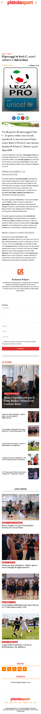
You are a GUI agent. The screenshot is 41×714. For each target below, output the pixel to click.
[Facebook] (14, 118)
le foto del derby (6, 432)
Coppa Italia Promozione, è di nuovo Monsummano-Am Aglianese (13, 444)
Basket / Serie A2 (8, 562)
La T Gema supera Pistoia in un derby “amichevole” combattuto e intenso (14, 473)
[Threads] (25, 669)
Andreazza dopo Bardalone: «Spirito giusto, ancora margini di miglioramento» (13, 416)
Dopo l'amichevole (6, 461)
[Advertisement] (20, 31)
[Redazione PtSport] (20, 271)
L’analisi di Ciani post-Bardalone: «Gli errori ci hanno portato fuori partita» (14, 458)
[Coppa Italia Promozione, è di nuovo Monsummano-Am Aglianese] (33, 445)
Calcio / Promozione (9, 642)
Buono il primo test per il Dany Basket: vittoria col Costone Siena (19, 401)
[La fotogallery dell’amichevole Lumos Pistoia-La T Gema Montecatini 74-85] (33, 431)
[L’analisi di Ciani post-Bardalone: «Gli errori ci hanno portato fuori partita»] (33, 459)
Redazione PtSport (7, 65)
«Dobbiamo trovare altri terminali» (10, 419)
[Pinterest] (23, 118)
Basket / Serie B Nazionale (12, 523)
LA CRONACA (5, 475)
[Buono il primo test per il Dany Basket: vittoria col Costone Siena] (20, 386)
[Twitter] (18, 118)
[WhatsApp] (27, 118)
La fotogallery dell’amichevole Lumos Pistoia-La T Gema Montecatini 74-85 (14, 430)
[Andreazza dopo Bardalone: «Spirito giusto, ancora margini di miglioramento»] (33, 416)
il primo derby (5, 447)
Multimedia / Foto (8, 602)
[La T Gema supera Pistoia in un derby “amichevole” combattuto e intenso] (33, 473)
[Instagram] (9, 669)
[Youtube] (19, 669)
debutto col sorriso (12, 393)
